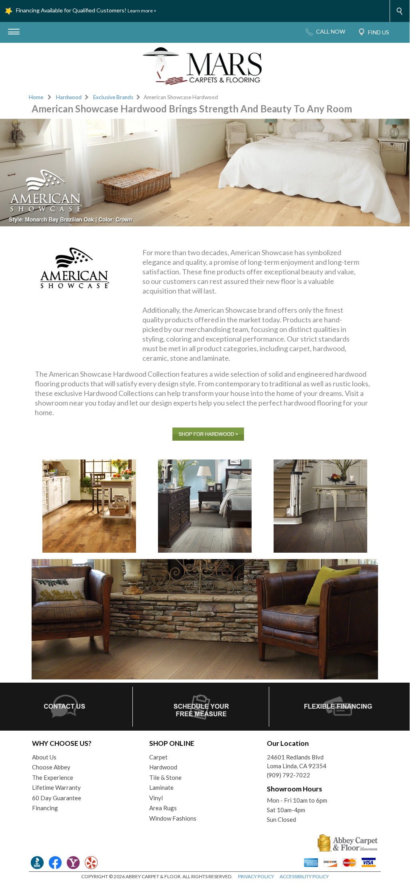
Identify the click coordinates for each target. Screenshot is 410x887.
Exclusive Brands (113, 97)
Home (36, 97)
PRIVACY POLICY (256, 876)
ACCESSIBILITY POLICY (304, 876)
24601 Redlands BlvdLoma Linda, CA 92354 (296, 761)
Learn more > (142, 11)
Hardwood (69, 97)
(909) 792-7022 (288, 775)
